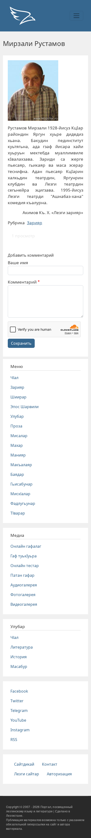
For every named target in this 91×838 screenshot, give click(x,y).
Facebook (19, 691)
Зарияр (34, 222)
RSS (13, 739)
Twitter (17, 700)
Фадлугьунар (22, 503)
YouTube (18, 720)
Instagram (20, 730)
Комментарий (22, 282)
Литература (21, 647)
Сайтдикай (24, 764)
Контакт (49, 764)
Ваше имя (18, 262)
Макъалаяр (21, 464)
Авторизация (59, 774)
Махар (16, 445)
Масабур (18, 666)
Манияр (18, 455)
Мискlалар (20, 493)
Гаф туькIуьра (23, 556)
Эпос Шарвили (24, 406)
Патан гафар (22, 575)
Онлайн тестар (24, 565)
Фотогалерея (22, 594)
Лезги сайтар (26, 774)
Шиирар (18, 397)
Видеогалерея (23, 604)
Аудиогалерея (23, 585)
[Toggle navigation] (76, 16)
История (18, 656)
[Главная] (22, 16)
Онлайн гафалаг (25, 546)
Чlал (14, 377)
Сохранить (21, 343)
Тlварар (17, 513)
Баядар (17, 474)
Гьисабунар (21, 484)
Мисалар (18, 435)
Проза (16, 426)
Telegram (19, 710)
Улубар (17, 416)
